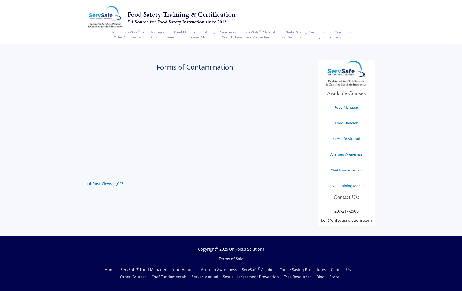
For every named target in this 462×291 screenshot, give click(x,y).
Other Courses (133, 276)
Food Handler (346, 123)
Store (334, 276)
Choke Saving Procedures (302, 269)
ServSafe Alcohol (346, 138)
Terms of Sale (231, 258)
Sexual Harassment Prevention (251, 276)
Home (110, 269)
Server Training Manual (346, 185)
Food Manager (346, 107)
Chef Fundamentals (346, 170)
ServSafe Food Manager (144, 269)
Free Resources (298, 276)
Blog (320, 276)
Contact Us (341, 269)
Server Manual (205, 276)
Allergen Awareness (346, 154)
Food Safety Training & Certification (182, 14)
